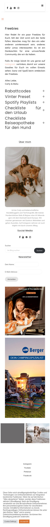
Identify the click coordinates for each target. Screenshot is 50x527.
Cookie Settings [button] (10, 521)
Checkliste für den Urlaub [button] (23, 110)
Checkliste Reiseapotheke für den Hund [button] (19, 123)
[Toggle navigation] (2, 19)
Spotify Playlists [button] (21, 102)
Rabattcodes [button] (18, 91)
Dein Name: (9, 264)
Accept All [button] (24, 521)
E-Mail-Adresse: (11, 272)
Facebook (27, 475)
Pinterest (27, 472)
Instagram (10, 64)
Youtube (27, 468)
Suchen (8, 245)
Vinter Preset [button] (17, 96)
